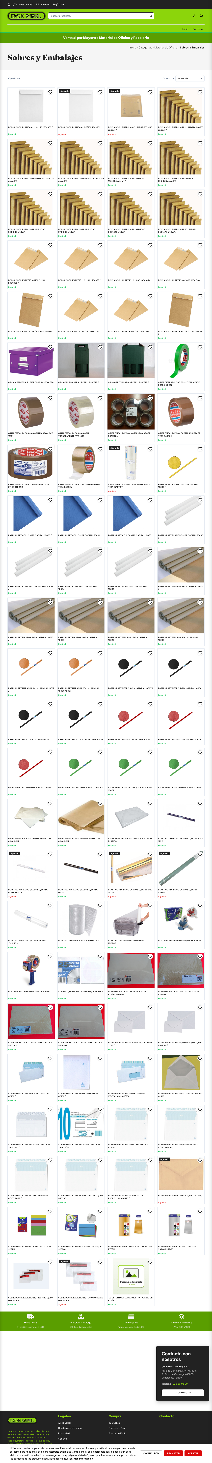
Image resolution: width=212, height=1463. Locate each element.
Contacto (198, 29)
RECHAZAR (173, 1453)
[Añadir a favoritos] (50, 92)
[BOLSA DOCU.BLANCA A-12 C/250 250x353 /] (31, 106)
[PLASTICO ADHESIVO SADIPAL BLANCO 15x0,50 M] (31, 919)
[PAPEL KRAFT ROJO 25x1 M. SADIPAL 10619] (181, 718)
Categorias (145, 47)
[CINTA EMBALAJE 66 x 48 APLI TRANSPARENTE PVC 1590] (81, 412)
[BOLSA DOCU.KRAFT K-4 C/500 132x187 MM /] (31, 310)
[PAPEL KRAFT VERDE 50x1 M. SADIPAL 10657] (181, 766)
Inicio (185, 29)
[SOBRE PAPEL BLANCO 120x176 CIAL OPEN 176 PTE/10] (81, 1123)
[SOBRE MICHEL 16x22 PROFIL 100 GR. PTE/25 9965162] (31, 1021)
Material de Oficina (166, 47)
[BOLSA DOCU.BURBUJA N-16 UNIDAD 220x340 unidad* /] (31, 208)
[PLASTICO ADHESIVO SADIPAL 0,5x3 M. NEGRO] (81, 868)
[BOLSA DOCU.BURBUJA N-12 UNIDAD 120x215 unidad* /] (31, 157)
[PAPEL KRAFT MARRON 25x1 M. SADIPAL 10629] (131, 616)
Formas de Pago (117, 1428)
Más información (83, 1458)
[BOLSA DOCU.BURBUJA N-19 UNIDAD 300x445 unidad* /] (131, 208)
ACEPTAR (193, 1453)
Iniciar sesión (43, 4)
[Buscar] (151, 16)
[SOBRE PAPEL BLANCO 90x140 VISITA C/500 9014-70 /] (181, 1021)
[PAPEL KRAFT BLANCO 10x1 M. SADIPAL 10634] (81, 565)
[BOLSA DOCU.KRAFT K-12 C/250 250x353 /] (81, 259)
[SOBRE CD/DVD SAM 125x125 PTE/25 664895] (81, 970)
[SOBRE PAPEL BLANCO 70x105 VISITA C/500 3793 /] (131, 1021)
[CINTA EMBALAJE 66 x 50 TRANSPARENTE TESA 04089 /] (81, 463)
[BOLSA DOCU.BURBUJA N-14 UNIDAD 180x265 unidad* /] (131, 157)
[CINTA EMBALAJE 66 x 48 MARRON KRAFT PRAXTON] (131, 412)
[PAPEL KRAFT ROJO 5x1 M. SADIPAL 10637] (131, 718)
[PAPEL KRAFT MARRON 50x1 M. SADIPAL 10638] (181, 616)
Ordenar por (168, 78)
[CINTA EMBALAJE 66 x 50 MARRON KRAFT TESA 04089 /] (181, 412)
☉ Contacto (183, 1392)
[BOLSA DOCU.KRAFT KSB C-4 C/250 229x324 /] (181, 310)
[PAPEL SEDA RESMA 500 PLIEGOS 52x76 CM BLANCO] (131, 817)
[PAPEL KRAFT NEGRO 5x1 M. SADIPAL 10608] (181, 667)
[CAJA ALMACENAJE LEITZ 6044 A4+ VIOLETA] (31, 361)
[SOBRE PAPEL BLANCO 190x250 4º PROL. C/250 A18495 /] (181, 1123)
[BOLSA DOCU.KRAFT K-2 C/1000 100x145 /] (131, 259)
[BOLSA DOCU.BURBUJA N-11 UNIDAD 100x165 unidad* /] (181, 106)
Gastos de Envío (117, 1433)
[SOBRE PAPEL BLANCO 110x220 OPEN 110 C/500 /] (31, 1072)
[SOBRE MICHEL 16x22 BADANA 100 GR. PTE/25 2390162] (131, 970)
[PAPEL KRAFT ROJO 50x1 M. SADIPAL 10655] (31, 766)
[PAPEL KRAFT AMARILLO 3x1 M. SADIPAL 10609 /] (181, 463)
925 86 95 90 (180, 1383)
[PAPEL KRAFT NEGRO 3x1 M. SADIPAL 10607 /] (131, 667)
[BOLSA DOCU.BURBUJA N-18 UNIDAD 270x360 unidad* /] (81, 208)
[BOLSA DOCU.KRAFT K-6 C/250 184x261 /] (131, 310)
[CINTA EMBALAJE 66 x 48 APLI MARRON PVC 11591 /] (31, 412)
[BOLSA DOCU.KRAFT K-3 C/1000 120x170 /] (181, 259)
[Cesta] (202, 16)
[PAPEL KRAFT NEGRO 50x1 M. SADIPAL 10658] (81, 718)
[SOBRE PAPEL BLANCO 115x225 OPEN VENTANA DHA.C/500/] (131, 1072)
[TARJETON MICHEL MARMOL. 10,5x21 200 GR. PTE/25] (131, 1276)
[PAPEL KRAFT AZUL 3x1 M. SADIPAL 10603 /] (31, 514)
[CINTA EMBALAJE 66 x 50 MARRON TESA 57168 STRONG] (31, 463)
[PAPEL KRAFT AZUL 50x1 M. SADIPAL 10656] (131, 514)
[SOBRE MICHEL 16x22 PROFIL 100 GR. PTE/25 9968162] (81, 1021)
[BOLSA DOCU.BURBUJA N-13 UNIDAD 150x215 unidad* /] (81, 157)
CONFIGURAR (151, 1453)
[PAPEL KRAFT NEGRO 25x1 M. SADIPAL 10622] (31, 718)
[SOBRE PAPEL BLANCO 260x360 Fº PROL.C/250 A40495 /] (131, 1174)
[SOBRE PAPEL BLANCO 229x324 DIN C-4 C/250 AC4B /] (31, 1174)
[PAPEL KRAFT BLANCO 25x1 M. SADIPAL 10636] (131, 565)
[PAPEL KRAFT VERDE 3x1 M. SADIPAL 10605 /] (81, 766)
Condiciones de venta (70, 1428)
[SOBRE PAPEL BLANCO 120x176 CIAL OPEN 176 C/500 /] (31, 1123)
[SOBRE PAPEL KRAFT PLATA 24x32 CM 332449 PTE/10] (181, 1225)
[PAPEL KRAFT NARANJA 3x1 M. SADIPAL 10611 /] (31, 667)
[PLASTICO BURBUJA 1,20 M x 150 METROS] (81, 919)
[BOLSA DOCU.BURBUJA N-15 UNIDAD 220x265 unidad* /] (181, 157)
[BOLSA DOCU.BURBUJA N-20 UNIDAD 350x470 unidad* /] (181, 208)
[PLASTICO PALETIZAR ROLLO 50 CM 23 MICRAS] (131, 919)
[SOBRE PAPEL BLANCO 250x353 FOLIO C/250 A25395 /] (81, 1174)
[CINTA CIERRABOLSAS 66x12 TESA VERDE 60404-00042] (181, 361)
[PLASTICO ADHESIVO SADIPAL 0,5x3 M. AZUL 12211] (181, 817)
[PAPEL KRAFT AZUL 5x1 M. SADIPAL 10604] (81, 514)
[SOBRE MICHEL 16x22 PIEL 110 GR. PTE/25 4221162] (181, 970)
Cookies (62, 1438)
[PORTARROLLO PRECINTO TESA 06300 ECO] (31, 970)
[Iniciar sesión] (194, 16)
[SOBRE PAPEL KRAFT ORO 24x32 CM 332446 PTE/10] (131, 1225)
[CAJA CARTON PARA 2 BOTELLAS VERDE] (81, 361)
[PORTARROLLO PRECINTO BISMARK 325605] (181, 919)
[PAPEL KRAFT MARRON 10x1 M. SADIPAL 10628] (81, 616)
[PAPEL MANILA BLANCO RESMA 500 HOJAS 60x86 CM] (31, 817)
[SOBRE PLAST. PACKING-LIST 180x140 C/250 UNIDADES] (31, 1276)
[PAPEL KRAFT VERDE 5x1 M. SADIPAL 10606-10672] (131, 766)
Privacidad (64, 1433)
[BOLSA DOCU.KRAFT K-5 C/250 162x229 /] (81, 310)
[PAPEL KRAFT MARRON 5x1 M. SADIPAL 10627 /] (31, 616)
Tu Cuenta (114, 1422)
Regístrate (58, 4)
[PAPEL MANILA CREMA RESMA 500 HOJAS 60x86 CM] (81, 817)
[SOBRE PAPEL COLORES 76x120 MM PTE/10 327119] (31, 1225)
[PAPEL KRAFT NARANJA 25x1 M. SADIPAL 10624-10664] (81, 667)
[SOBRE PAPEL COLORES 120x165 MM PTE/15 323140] (81, 1225)
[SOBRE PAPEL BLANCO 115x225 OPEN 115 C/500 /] (81, 1072)
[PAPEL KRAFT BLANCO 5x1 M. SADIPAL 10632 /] (31, 565)
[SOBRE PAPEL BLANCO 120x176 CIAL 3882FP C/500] (181, 1072)
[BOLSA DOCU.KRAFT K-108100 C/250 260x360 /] (31, 259)
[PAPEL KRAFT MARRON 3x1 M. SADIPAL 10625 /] (181, 565)
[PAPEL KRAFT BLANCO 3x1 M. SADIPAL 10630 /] (181, 514)
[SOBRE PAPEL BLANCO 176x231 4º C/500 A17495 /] (131, 1123)
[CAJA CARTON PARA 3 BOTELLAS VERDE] (131, 361)
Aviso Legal (64, 1422)
